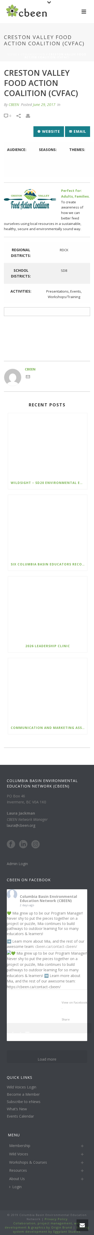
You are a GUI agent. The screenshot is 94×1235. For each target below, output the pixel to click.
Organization (32, 54)
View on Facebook (74, 1002)
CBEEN (14, 104)
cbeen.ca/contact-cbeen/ (56, 946)
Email (79, 131)
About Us (17, 1178)
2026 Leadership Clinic (47, 646)
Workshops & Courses (28, 1162)
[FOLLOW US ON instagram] (35, 844)
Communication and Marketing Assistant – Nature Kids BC (49, 728)
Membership (19, 1145)
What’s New (17, 1109)
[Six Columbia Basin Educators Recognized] (47, 526)
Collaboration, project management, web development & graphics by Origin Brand (43, 1225)
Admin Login (17, 863)
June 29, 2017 (44, 104)
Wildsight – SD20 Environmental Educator (49, 483)
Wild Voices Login (21, 1087)
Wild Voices (18, 1153)
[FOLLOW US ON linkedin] (23, 844)
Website (50, 131)
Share (66, 1019)
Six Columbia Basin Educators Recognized (49, 564)
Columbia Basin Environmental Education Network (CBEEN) (48, 898)
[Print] (30, 116)
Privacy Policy (56, 1219)
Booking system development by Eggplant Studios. (51, 1229)
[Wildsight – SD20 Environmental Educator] (47, 445)
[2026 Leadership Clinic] (47, 608)
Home (12, 54)
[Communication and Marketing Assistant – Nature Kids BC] (47, 690)
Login (17, 1186)
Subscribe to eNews (23, 1101)
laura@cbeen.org (21, 825)
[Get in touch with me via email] (28, 377)
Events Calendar (20, 1116)
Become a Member (23, 1094)
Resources (18, 1170)
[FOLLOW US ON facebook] (11, 844)
